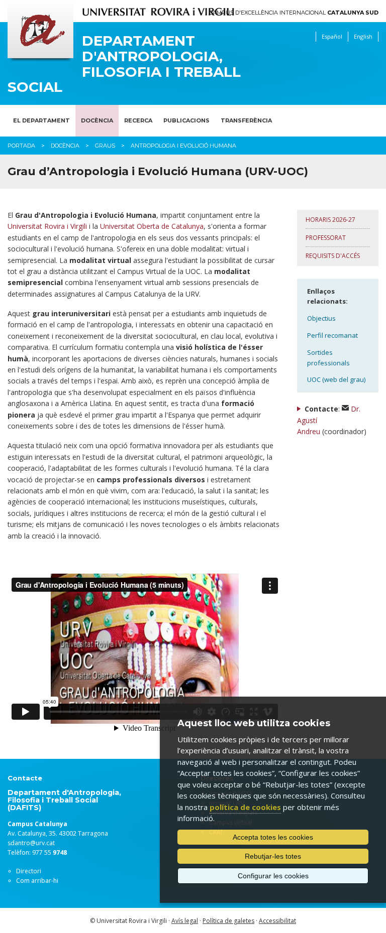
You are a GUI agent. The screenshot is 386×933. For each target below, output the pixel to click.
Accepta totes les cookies (273, 837)
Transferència (246, 120)
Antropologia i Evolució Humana (183, 145)
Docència (97, 120)
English (363, 36)
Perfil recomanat (332, 335)
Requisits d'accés (333, 255)
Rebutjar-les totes (273, 856)
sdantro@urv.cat (31, 843)
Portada (21, 145)
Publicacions (186, 120)
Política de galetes (228, 920)
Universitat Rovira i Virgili (47, 226)
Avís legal (184, 920)
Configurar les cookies (273, 876)
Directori (28, 871)
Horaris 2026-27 (330, 219)
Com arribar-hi (37, 880)
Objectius (321, 318)
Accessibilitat (277, 920)
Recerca (138, 120)
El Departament (41, 120)
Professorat (326, 237)
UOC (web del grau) (336, 379)
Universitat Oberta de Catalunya (152, 226)
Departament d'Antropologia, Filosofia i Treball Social (124, 64)
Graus (105, 145)
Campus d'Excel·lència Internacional (293, 13)
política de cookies (245, 807)
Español (332, 36)
